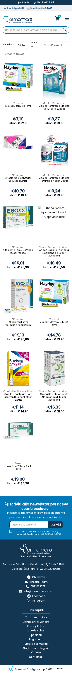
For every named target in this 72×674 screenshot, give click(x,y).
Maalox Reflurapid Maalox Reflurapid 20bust (54, 107)
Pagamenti (36, 639)
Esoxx (18, 463)
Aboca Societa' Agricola (54, 247)
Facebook (38, 596)
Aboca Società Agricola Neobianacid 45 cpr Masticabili (54, 397)
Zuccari (18, 103)
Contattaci (36, 657)
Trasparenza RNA (36, 617)
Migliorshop (37, 669)
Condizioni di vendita (36, 622)
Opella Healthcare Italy (18, 391)
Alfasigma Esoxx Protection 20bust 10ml (18, 324)
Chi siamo (38, 577)
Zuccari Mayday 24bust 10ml (54, 324)
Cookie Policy (36, 630)
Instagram (38, 601)
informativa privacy (48, 531)
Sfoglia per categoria (36, 648)
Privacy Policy (36, 626)
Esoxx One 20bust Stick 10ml (18, 468)
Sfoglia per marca (36, 644)
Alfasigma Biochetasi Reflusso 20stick (18, 180)
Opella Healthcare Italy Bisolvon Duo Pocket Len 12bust (18, 397)
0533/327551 (38, 587)
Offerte (36, 652)
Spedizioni (36, 635)
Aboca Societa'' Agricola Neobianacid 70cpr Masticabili (54, 253)
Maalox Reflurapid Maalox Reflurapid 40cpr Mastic (54, 180)
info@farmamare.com (38, 591)
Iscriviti (55, 525)
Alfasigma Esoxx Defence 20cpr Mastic (18, 252)
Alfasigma (18, 175)
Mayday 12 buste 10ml (18, 106)
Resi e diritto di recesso (36, 556)
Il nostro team (39, 582)
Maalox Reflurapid (54, 103)
